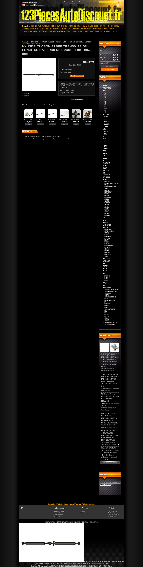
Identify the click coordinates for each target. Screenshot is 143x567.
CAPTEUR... (28, 119)
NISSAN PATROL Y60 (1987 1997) (111, 184)
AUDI (39, 26)
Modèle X (106, 279)
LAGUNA (106, 251)
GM (108, 26)
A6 (105, 97)
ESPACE (106, 240)
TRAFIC (106, 256)
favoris (80, 3)
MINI (82, 28)
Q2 (105, 101)
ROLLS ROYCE (43, 31)
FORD (104, 26)
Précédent (22, 114)
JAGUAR (37, 28)
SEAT (58, 31)
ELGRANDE (107, 203)
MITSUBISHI (87, 28)
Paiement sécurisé (58, 513)
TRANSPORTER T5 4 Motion (110, 297)
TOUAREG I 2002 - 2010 (111, 290)
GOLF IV (106, 314)
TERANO (106, 201)
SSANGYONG (52, 31)
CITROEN (79, 26)
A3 (105, 92)
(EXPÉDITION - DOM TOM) (110, 31)
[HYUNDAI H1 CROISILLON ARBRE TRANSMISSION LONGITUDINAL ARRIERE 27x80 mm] (76, 118)
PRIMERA (106, 199)
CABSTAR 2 (107, 254)
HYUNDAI (26, 28)
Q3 (105, 103)
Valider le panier (110, 69)
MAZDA (70, 28)
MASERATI (64, 28)
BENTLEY (53, 26)
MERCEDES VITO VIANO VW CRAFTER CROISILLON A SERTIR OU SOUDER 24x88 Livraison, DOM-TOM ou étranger (110, 451)
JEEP (41, 28)
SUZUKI (74, 31)
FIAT (101, 26)
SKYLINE (106, 204)
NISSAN (95, 28)
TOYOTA (85, 31)
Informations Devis (77, 99)
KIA (50, 28)
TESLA (80, 31)
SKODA (69, 31)
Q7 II (105, 108)
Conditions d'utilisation (81, 504)
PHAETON (107, 304)
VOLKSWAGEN (98, 31)
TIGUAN (106, 295)
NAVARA (106, 213)
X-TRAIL (106, 188)
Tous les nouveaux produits (109, 462)
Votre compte (40, 5)
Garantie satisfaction (59, 514)
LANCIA (46, 28)
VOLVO (91, 31)
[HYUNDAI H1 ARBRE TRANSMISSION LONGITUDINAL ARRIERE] (64, 118)
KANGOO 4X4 (107, 229)
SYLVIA (106, 206)
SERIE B (106, 249)
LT (105, 302)
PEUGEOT (105, 28)
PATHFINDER (107, 197)
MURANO (106, 194)
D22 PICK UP (108, 192)
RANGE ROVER (28, 31)
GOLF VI (106, 316)
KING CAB (107, 215)
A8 (105, 99)
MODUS (106, 242)
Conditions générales (113, 514)
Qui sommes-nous (112, 511)
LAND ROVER (56, 28)
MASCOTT (107, 247)
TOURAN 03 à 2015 (109, 309)
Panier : (27, 5)
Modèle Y (107, 280)
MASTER (106, 243)
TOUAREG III (107, 293)
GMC (111, 26)
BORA (105, 307)
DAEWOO (90, 26)
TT (105, 112)
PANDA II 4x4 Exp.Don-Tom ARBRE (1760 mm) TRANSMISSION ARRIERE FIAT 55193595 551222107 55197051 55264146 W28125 (109, 418)
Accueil (26, 26)
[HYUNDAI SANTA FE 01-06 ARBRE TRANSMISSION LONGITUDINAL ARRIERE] (40, 118)
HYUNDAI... (40, 119)
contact (65, 3)
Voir (29, 124)
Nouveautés (84, 513)
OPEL (99, 28)
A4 (105, 94)
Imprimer (26, 93)
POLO (105, 311)
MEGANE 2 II (107, 236)
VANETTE (106, 208)
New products (52, 504)
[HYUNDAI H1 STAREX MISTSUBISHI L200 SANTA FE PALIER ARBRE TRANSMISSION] (87, 118)
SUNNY (106, 212)
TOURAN (106, 320)
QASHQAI (106, 195)
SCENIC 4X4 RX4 (109, 231)
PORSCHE (111, 28)
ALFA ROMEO (46, 26)
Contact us (60, 504)
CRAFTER (106, 305)
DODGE (96, 26)
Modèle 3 (107, 275)
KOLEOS (106, 235)
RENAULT (35, 31)
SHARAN (106, 318)
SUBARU (63, 31)
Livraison (71, 504)
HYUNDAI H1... (64, 119)
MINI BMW (107, 175)
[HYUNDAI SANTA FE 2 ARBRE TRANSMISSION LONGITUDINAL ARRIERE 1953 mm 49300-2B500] (52, 118)
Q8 (105, 110)
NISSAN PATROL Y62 (110, 186)
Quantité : (72, 65)
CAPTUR (106, 233)
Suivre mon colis (105, 485)
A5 (105, 96)
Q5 (105, 105)
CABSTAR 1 (107, 252)
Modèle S (107, 277)
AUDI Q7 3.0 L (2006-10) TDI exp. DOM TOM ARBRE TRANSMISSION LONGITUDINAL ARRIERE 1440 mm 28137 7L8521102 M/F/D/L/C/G (109, 435)
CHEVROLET (64, 26)
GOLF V (106, 313)
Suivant (94, 114)
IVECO (32, 28)
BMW (58, 26)
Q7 (105, 106)
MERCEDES (76, 28)
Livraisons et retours (59, 511)
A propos (92, 504)
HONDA (116, 26)
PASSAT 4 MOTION (109, 300)
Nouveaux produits (106, 335)
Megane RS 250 (108, 245)
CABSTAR (107, 181)
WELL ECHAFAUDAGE (109, 324)
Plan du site (57, 516)
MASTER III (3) (108, 238)
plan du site (72, 3)
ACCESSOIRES (33, 26)
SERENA (106, 210)
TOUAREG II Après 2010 (110, 291)
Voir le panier (104, 43)
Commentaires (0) (29, 132)
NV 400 (106, 190)
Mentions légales (112, 513)
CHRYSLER (72, 26)
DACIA (85, 26)
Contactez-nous (112, 516)
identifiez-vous (33, 2)
